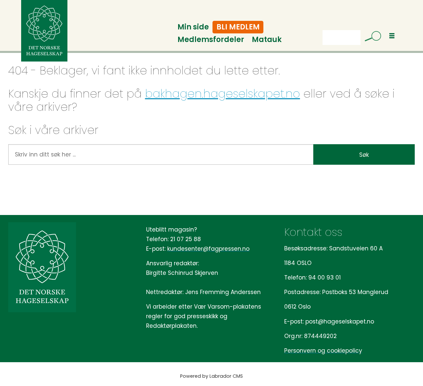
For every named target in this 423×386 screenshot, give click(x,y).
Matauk (267, 39)
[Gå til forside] (44, 31)
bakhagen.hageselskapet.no (222, 94)
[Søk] (370, 37)
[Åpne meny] (392, 36)
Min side (193, 27)
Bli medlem (238, 27)
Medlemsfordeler (210, 39)
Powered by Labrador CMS (211, 376)
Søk (364, 155)
